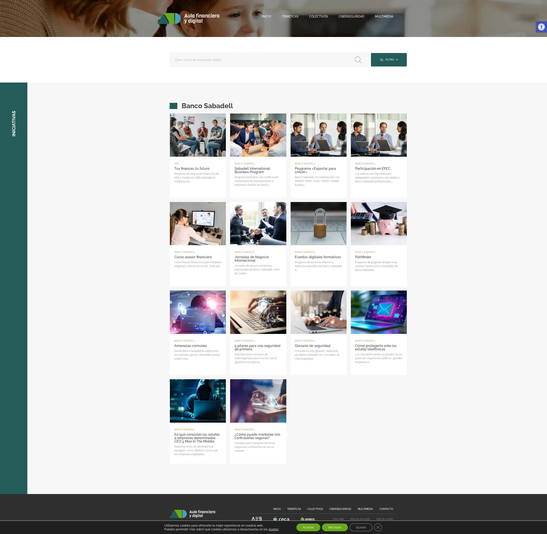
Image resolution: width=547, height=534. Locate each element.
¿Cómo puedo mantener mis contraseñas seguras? (257, 436)
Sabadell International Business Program (252, 170)
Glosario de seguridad (312, 346)
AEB (176, 163)
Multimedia (384, 16)
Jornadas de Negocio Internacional (252, 259)
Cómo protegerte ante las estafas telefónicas (376, 347)
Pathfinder (363, 257)
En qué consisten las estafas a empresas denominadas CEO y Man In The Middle (197, 437)
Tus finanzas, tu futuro (192, 169)
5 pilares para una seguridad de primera (257, 347)
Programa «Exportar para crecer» (315, 170)
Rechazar (334, 527)
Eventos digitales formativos (318, 257)
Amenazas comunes (190, 346)
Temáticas (290, 16)
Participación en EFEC (372, 169)
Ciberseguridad (351, 16)
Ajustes (361, 527)
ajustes (273, 529)
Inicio (266, 16)
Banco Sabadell (245, 163)
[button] (541, 26)
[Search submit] (360, 59)
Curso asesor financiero (193, 257)
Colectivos (318, 16)
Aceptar (308, 527)
